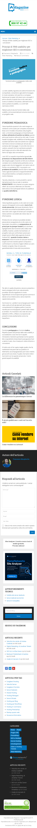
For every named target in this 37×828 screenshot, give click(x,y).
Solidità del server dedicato (16, 595)
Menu (3, 31)
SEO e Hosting (16, 738)
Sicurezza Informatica (14, 715)
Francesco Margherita (11, 53)
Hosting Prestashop (13, 709)
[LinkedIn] (10, 668)
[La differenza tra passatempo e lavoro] (18, 385)
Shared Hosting (12, 693)
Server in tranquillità (13, 601)
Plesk (18, 730)
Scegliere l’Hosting (13, 681)
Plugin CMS (14, 732)
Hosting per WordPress (14, 704)
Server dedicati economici (15, 598)
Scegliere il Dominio (13, 687)
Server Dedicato (12, 690)
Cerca (18, 616)
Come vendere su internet (12, 444)
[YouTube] (13, 668)
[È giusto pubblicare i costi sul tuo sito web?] (18, 409)
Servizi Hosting (16, 741)
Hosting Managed (12, 695)
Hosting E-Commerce (14, 707)
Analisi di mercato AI (13, 659)
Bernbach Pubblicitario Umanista (17, 654)
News (13, 730)
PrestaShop (15, 735)
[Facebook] (6, 668)
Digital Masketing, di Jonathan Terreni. (19, 646)
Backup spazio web (13, 712)
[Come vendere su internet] (18, 434)
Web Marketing (7, 55)
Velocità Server (12, 684)
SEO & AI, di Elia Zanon (14, 651)
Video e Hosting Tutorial (16, 748)
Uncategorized (16, 744)
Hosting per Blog (12, 701)
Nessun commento (22, 55)
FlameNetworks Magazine (12, 818)
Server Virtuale (11, 698)
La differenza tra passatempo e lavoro (17, 396)
